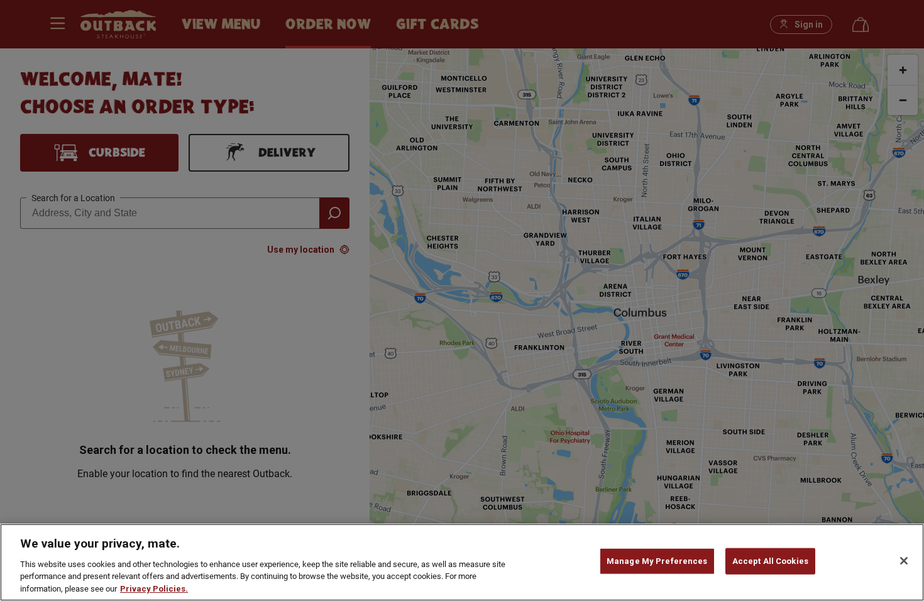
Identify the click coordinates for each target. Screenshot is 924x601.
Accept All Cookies (770, 561)
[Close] (904, 561)
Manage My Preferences (657, 561)
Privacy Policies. (154, 588)
